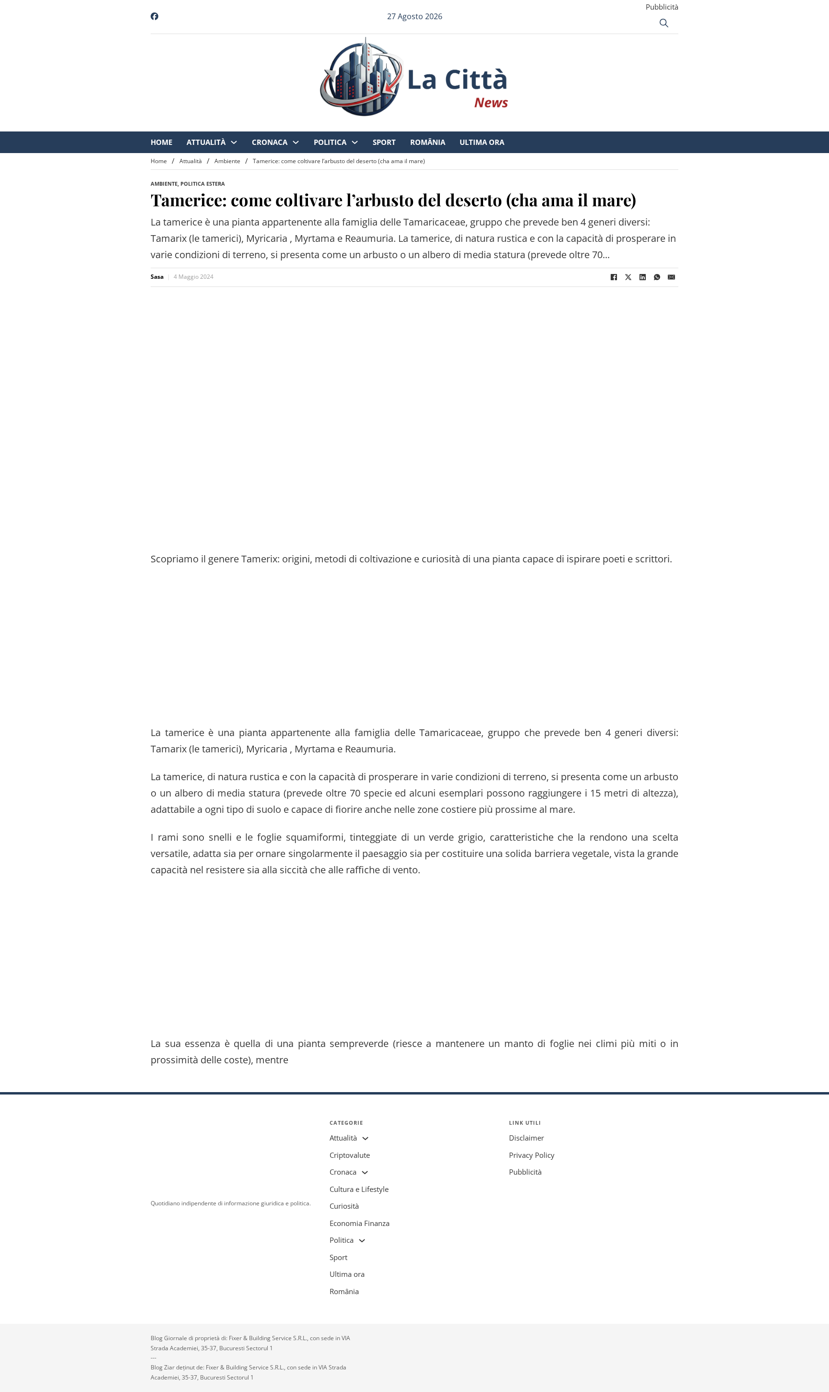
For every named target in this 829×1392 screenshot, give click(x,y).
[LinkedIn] (642, 277)
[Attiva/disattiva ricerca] (664, 23)
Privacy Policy (532, 1155)
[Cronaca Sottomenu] (375, 125)
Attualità (286, 125)
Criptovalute (350, 1155)
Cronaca (349, 125)
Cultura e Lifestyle (359, 1189)
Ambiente (227, 161)
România (507, 125)
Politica (410, 125)
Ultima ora (562, 125)
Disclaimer (526, 1137)
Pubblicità (662, 7)
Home (241, 125)
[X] (628, 277)
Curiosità (344, 1206)
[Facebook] (613, 277)
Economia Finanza (360, 1223)
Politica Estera (202, 183)
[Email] (671, 277)
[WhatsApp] (657, 277)
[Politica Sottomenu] (434, 125)
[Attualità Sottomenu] (314, 125)
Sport (464, 125)
